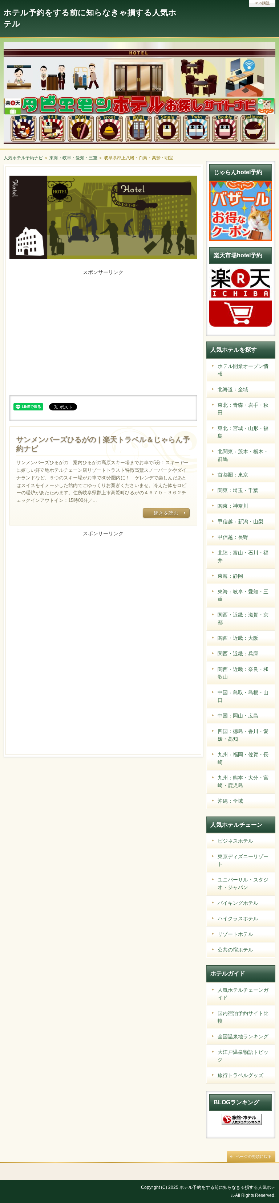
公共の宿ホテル (235, 950)
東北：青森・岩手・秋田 (243, 409)
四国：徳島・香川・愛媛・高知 (243, 735)
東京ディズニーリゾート (243, 860)
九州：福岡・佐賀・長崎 (243, 758)
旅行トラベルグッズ (240, 1075)
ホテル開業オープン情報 (243, 370)
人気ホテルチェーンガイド (243, 994)
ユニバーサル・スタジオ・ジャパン (243, 883)
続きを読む (166, 513)
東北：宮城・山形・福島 (243, 432)
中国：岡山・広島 (238, 716)
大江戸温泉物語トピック (243, 1056)
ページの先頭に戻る (254, 1156)
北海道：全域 (233, 389)
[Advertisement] (103, 328)
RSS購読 (262, 3)
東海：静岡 (230, 576)
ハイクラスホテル (238, 918)
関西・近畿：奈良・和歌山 (243, 673)
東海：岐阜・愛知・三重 (243, 595)
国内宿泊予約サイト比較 (243, 1017)
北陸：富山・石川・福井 (243, 556)
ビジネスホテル (235, 841)
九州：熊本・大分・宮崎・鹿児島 (243, 781)
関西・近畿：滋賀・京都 (243, 618)
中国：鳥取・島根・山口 (243, 696)
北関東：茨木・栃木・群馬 (243, 455)
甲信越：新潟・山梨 (240, 521)
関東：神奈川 (233, 506)
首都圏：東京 (233, 475)
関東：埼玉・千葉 (238, 490)
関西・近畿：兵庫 (238, 653)
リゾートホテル (235, 934)
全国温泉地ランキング (243, 1036)
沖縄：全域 (230, 801)
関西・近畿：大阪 (238, 638)
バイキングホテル (238, 903)
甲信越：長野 (233, 537)
